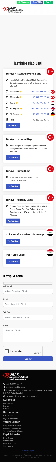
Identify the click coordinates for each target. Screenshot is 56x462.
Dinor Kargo (8, 441)
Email (5, 299)
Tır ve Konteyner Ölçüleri (13, 431)
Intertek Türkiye (9, 443)
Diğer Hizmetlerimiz (11, 418)
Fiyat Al (48, 2)
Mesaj (5, 325)
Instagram (21, 396)
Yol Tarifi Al (13, 125)
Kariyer (6, 406)
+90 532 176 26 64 (40, 114)
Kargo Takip (37, 2)
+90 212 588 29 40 (40, 91)
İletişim (6, 409)
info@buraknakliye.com (15, 387)
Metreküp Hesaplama (12, 428)
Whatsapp (25, 2)
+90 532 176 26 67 (40, 108)
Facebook (10, 396)
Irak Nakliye (8, 416)
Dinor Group (8, 438)
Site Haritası (8, 446)
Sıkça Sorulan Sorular (12, 425)
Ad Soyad (7, 286)
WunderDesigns (28, 451)
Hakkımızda (8, 403)
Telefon (6, 312)
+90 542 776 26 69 (40, 97)
